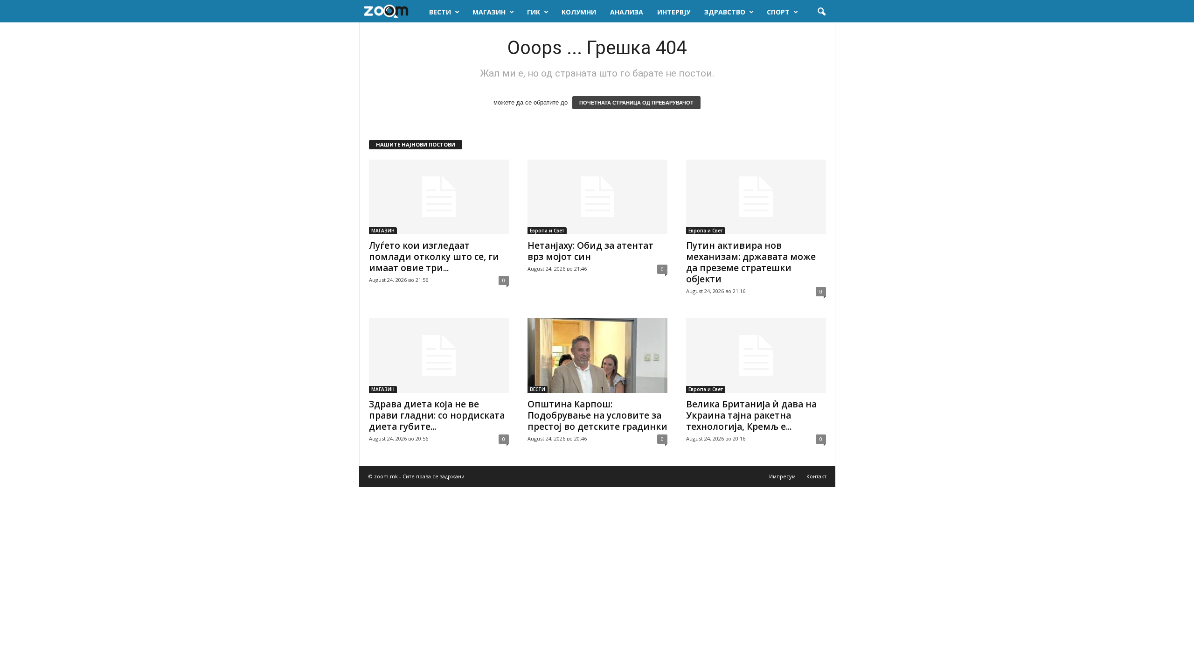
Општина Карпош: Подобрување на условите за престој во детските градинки (597, 415)
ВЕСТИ (440, 11)
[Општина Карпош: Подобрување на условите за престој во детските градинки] (597, 355)
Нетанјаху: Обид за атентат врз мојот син (590, 251)
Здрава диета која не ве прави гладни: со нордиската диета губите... (437, 415)
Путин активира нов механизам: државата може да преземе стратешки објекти (751, 262)
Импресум (782, 476)
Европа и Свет (547, 230)
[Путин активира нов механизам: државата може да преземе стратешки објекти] (756, 197)
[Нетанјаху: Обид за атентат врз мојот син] (597, 197)
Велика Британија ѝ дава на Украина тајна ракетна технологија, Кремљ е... (751, 415)
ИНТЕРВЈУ (673, 11)
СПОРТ (778, 11)
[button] (821, 12)
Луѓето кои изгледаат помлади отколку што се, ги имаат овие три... (434, 256)
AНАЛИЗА (626, 11)
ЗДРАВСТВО (724, 11)
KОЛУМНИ (579, 11)
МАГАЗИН (489, 11)
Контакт (816, 476)
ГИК (533, 11)
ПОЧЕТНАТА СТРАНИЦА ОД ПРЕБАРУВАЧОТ (636, 102)
